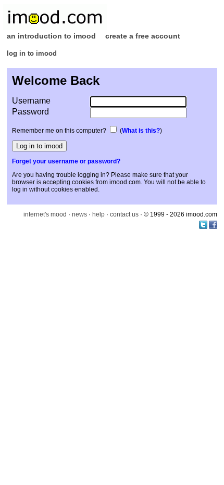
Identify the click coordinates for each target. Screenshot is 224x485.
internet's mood (45, 214)
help (98, 214)
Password (30, 111)
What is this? (141, 130)
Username (31, 100)
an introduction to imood (51, 36)
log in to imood (32, 53)
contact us (124, 214)
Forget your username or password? (66, 161)
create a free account (142, 36)
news (79, 214)
